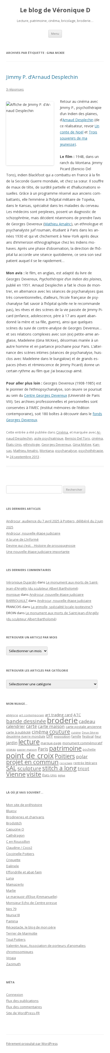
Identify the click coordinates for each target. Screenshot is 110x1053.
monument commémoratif (82, 743)
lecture (29, 741)
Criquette (13, 860)
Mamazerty (15, 884)
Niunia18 (13, 915)
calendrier (15, 726)
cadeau (87, 721)
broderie (62, 720)
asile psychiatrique (48, 438)
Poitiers (65, 756)
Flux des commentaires (24, 1007)
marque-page (51, 743)
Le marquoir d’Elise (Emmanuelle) (31, 896)
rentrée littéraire (85, 763)
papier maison (27, 749)
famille (76, 736)
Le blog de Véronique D (55, 10)
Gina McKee (82, 444)
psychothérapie (91, 450)
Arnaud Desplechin (77, 119)
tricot (83, 768)
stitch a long (59, 768)
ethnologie (31, 444)
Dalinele (12, 866)
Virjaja (11, 958)
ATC (77, 714)
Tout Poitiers (16, 939)
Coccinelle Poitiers (20, 853)
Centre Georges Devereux (45, 395)
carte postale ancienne (84, 726)
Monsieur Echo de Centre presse (31, 902)
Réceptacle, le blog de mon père (31, 927)
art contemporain (31, 715)
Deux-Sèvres (90, 732)
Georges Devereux (56, 444)
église (61, 775)
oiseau (11, 749)
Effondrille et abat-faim (24, 872)
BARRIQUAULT (17, 600)
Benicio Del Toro (77, 438)
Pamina (12, 921)
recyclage (66, 763)
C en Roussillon (18, 841)
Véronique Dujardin (21, 582)
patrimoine (65, 748)
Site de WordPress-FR (23, 1013)
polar (82, 756)
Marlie (11, 890)
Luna (10, 878)
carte (31, 726)
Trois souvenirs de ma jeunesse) (78, 138)
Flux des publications (22, 1000)
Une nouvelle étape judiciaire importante (38, 551)
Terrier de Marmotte (21, 933)
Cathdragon (15, 835)
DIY (49, 736)
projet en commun (32, 762)
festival (88, 736)
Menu (55, 33)
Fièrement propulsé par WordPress (32, 1044)
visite (34, 774)
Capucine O (15, 829)
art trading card (58, 714)
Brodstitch (14, 823)
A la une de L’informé (22, 539)
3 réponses (15, 89)
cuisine (76, 732)
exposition (62, 736)
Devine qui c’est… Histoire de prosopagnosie (40, 545)
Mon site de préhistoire (24, 804)
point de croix (30, 755)
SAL (11, 768)
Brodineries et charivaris (25, 817)
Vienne (16, 774)
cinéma (97, 438)
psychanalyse (66, 450)
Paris (43, 749)
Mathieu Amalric (57, 223)
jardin (11, 743)
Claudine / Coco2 (19, 847)
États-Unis (14, 444)
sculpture (29, 768)
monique (13, 594)
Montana (47, 450)
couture (59, 731)
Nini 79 (11, 909)
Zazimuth (13, 964)
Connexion (14, 994)
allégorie (12, 715)
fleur (98, 736)
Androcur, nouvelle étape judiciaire (33, 533)
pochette (89, 749)
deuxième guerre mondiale (25, 736)
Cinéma (62, 432)
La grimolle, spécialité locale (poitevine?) (62, 606)
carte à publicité (18, 732)
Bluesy (11, 811)
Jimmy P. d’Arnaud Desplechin (42, 76)
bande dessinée (26, 721)
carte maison (51, 726)
